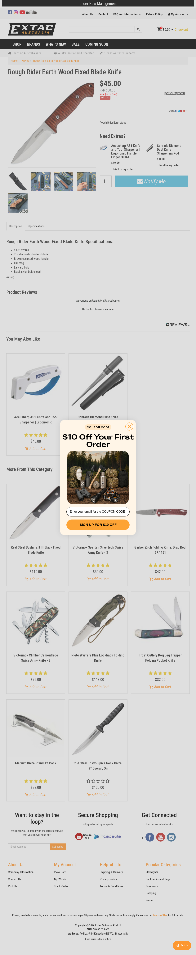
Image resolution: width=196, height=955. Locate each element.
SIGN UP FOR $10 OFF (98, 525)
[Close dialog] (129, 426)
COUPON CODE (98, 427)
